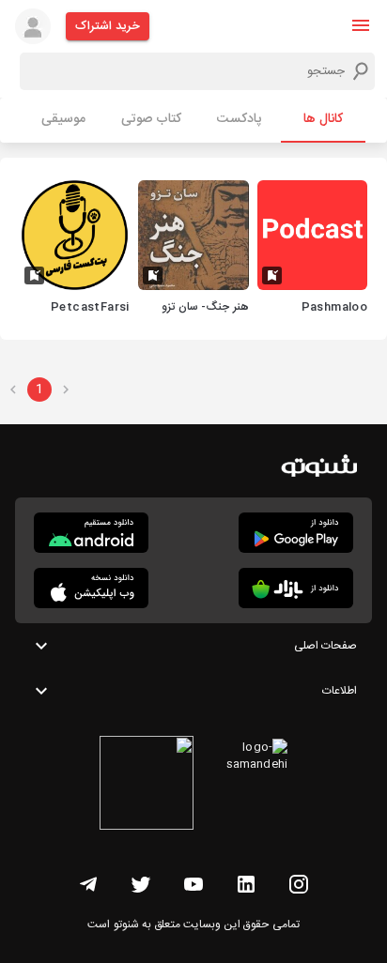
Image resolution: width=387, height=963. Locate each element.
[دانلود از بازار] (296, 588)
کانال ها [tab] (323, 119)
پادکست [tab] (239, 119)
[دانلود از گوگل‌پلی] (296, 532)
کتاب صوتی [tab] (151, 119)
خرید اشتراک (107, 26)
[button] (360, 25)
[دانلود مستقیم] (91, 532)
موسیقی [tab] (63, 119)
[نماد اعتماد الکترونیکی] (147, 785)
